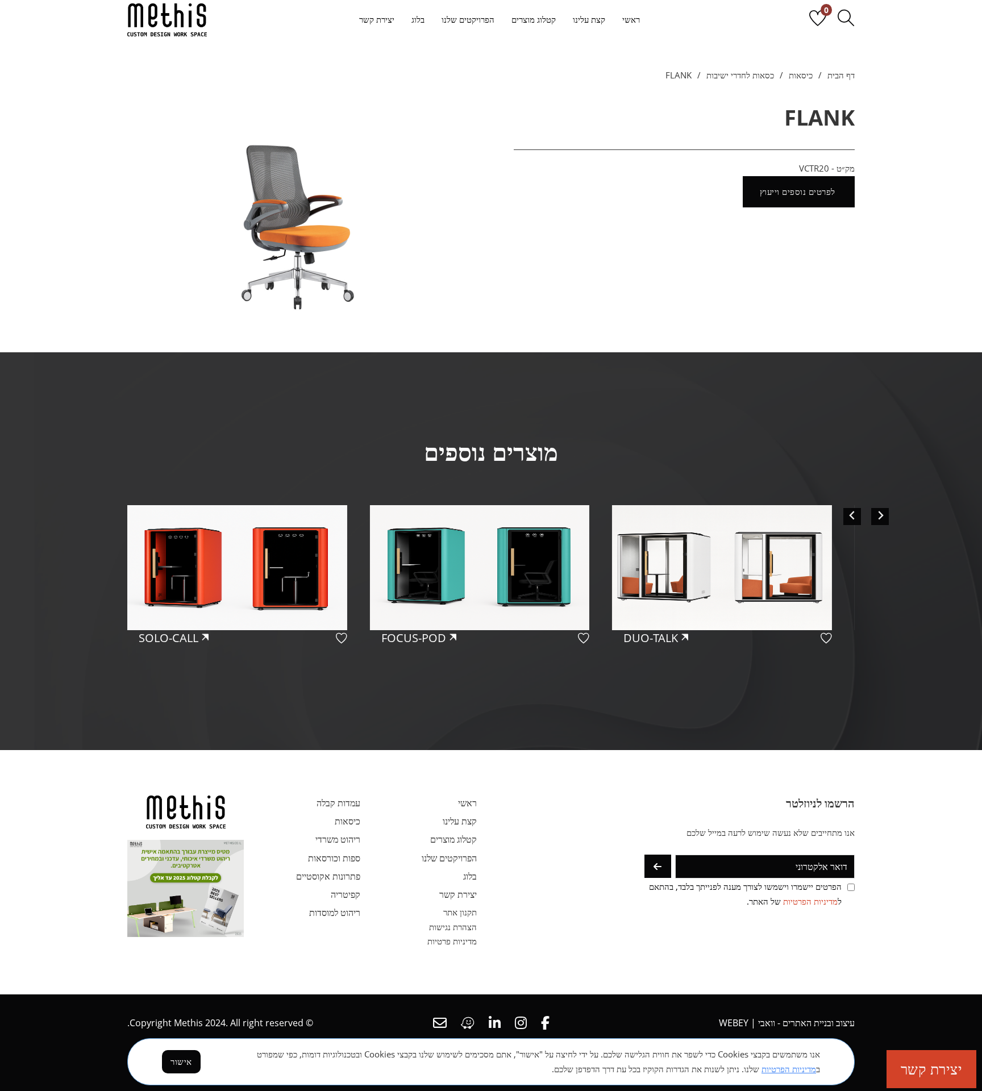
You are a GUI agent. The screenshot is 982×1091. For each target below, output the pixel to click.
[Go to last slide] (852, 516)
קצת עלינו (589, 19)
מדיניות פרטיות (452, 941)
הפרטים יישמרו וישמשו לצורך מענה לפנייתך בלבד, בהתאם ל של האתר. (745, 894)
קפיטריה (345, 894)
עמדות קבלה (338, 803)
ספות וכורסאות (334, 858)
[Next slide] (880, 516)
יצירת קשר (376, 19)
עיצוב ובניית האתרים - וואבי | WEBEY (787, 1023)
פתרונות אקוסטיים (328, 876)
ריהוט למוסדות (334, 912)
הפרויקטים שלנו (468, 19)
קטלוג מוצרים (533, 19)
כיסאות (801, 75)
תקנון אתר (460, 912)
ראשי (631, 19)
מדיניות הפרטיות (810, 901)
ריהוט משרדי (337, 839)
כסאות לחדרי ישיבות (740, 75)
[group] (733, 610)
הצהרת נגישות (453, 926)
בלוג (418, 19)
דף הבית (841, 75)
